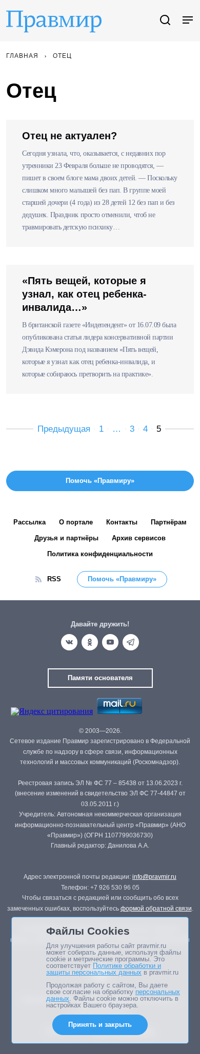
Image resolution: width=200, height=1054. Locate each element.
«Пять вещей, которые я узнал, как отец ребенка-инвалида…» (84, 294)
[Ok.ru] (90, 642)
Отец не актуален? (69, 135)
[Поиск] (165, 21)
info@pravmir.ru (154, 876)
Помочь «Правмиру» (122, 579)
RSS (54, 579)
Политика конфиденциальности (100, 554)
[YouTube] (110, 642)
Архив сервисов (139, 538)
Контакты (121, 522)
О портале (76, 522)
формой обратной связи (156, 908)
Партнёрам (169, 522)
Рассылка (29, 522)
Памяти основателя (100, 678)
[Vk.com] (69, 642)
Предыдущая (63, 429)
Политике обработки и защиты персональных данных (103, 969)
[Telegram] (131, 642)
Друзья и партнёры (66, 538)
